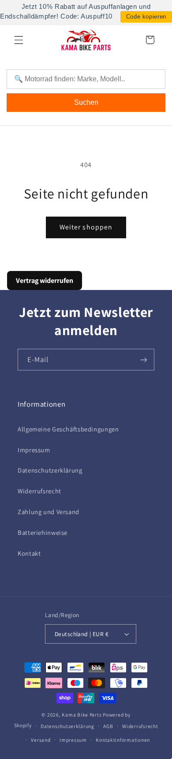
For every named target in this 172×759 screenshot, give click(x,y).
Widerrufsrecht (39, 491)
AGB (108, 726)
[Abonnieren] (144, 359)
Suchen (86, 102)
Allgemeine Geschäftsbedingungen (68, 429)
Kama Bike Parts (81, 714)
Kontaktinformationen (123, 739)
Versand (40, 739)
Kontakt (29, 553)
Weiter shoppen (86, 227)
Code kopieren (146, 16)
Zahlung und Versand (48, 511)
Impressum (34, 450)
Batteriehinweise (42, 532)
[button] (18, 40)
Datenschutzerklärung (50, 470)
